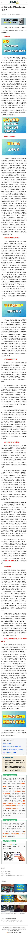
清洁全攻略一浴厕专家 (11, 918)
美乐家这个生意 (7, 743)
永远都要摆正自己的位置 (9, 753)
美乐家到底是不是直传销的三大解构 (14, 921)
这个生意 (3, 15)
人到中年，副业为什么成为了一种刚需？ (13, 749)
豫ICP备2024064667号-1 (14, 930)
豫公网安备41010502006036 (14, 932)
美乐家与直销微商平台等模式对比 (12, 746)
